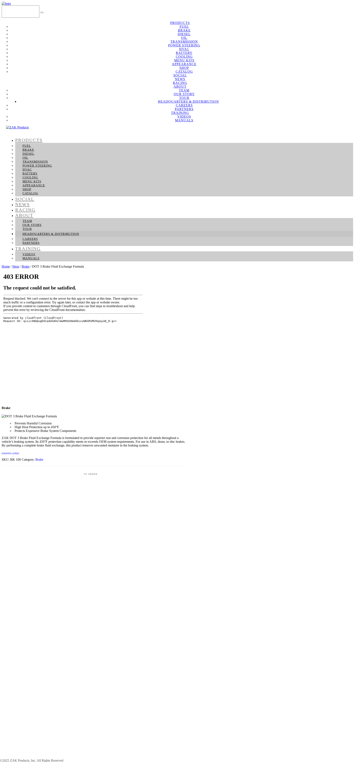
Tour (27, 229)
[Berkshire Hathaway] (36, 757)
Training (28, 248)
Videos (28, 254)
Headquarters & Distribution (50, 234)
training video (10, 453)
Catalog (30, 193)
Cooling (30, 177)
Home (6, 266)
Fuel (26, 145)
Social (24, 199)
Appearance (33, 185)
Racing (25, 209)
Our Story (32, 225)
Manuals (184, 120)
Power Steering (37, 165)
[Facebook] (342, 11)
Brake (28, 149)
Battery (30, 173)
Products (28, 140)
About (24, 215)
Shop (26, 189)
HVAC (27, 169)
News (22, 204)
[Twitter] (348, 11)
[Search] (42, 12)
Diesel (28, 153)
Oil (25, 157)
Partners (31, 242)
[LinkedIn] (354, 11)
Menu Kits (31, 181)
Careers (30, 239)
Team (27, 221)
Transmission (35, 161)
